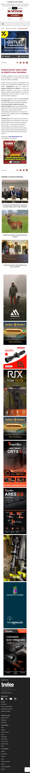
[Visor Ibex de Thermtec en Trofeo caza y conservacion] (15, 463)
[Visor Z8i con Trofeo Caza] (15, 357)
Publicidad (3, 720)
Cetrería (3, 756)
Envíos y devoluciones (6, 706)
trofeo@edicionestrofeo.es (6, 692)
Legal (2, 759)
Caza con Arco (4, 741)
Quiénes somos (5, 717)
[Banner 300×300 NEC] (15, 152)
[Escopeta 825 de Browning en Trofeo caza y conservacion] (15, 511)
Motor (2, 746)
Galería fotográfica (5, 766)
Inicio (2, 727)
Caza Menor (4, 739)
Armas (2, 734)
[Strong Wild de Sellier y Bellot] (15, 333)
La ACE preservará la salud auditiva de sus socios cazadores (15, 266)
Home (2, 28)
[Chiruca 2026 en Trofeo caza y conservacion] (15, 652)
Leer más (19, 8)
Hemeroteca (4, 753)
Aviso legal (3, 704)
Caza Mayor (4, 736)
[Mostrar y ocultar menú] (3, 23)
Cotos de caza (4, 743)
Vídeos (3, 764)
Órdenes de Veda (5, 761)
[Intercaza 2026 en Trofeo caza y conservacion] (15, 297)
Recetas (3, 769)
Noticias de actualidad (11, 28)
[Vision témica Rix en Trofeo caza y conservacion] (15, 392)
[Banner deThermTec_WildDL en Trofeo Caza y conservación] (15, 558)
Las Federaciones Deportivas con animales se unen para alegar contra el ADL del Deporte (15, 205)
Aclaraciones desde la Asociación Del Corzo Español (15, 235)
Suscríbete (15, 15)
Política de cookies (5, 711)
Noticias (3, 729)
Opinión (3, 751)
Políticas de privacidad (6, 708)
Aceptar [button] (14, 8)
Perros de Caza (5, 732)
